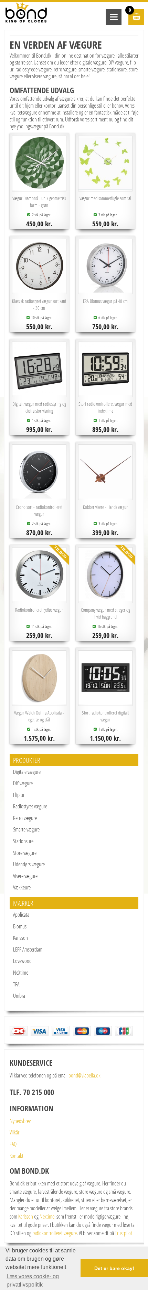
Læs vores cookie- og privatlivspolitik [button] (33, 1280)
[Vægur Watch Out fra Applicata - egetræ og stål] (39, 702)
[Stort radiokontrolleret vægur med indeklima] (105, 393)
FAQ (13, 1144)
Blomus (20, 926)
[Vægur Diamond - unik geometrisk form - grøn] (39, 187)
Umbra (19, 995)
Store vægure (24, 853)
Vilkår (14, 1132)
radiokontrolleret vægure (54, 1233)
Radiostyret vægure (30, 806)
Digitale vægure (27, 772)
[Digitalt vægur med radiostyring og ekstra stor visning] (39, 393)
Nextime (47, 1216)
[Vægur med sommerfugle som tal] (105, 187)
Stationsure (23, 841)
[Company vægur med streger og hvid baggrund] (105, 599)
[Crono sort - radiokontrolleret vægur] (39, 496)
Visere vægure (25, 876)
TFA (16, 984)
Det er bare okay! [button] (114, 1268)
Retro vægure (25, 818)
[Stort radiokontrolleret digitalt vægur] (105, 702)
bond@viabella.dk (84, 1075)
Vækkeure (22, 887)
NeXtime (20, 972)
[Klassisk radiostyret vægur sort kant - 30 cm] (39, 290)
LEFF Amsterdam (27, 949)
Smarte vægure (26, 829)
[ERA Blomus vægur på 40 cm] (105, 290)
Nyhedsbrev (20, 1121)
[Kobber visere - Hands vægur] (105, 496)
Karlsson (20, 938)
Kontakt (16, 1156)
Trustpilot (123, 1233)
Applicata (21, 914)
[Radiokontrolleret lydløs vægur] (39, 599)
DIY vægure (23, 783)
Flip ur (18, 795)
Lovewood (22, 961)
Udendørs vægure (29, 864)
